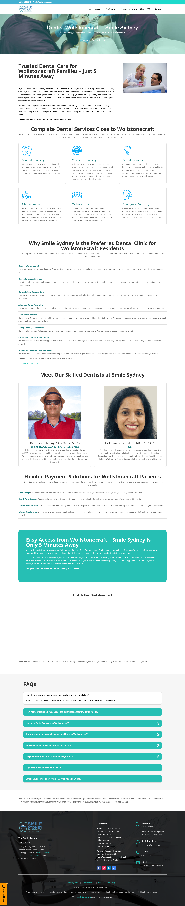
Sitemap (111, 882)
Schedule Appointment (28, 363)
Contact (158, 9)
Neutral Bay (23, 855)
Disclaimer (101, 882)
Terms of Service (88, 882)
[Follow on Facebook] (99, 868)
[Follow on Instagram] (104, 868)
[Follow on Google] (114, 868)
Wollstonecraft (35, 855)
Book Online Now (33, 573)
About (97, 9)
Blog (142, 9)
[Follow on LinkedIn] (109, 868)
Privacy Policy (73, 882)
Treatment (110, 9)
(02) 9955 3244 (147, 855)
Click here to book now (150, 845)
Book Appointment (128, 9)
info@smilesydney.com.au (152, 865)
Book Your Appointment (92, 40)
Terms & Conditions (82, 897)
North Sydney (43, 852)
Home (88, 9)
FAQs (149, 9)
